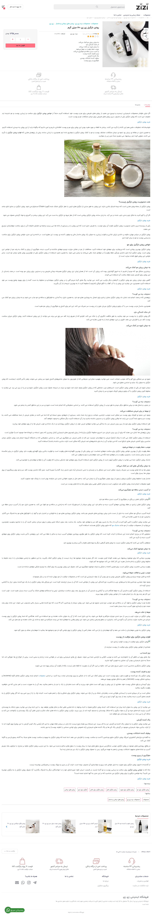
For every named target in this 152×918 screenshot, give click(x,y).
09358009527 (145, 852)
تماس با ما (117, 15)
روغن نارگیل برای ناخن (96, 790)
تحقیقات (42, 675)
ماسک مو (115, 525)
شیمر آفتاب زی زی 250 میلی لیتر (88, 825)
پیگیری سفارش (103, 885)
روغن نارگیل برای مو (143, 790)
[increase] (13, 39)
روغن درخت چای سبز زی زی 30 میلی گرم (52, 825)
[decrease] (28, 39)
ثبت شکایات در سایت (140, 885)
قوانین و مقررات (142, 880)
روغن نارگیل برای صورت (127, 790)
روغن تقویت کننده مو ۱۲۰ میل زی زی (124, 825)
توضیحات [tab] (147, 105)
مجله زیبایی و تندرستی (131, 15)
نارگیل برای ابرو (82, 790)
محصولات (146, 15)
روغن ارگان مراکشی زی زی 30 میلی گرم (16, 825)
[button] (6, 826)
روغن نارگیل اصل (112, 790)
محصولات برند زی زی (82, 23)
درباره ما (106, 880)
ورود (17, 7)
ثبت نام (12, 7)
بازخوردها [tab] (137, 105)
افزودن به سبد (20, 45)
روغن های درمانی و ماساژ (65, 23)
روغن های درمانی (69, 790)
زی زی (51, 23)
